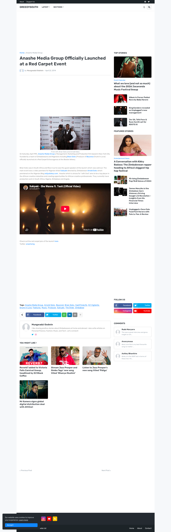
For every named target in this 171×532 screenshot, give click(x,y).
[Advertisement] (85, 31)
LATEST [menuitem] (45, 7)
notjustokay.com (51, 173)
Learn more (23, 520)
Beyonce (90, 157)
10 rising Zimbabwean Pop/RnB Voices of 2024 (140, 179)
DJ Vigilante (93, 305)
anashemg (30, 244)
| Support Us (30, 2)
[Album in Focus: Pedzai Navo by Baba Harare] (120, 98)
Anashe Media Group (34, 53)
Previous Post (26, 470)
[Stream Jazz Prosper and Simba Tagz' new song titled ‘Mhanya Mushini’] (65, 355)
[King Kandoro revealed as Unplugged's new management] (120, 110)
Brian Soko (71, 157)
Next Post (106, 470)
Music (44, 308)
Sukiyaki (63, 171)
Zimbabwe (79, 308)
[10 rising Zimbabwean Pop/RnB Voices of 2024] (120, 180)
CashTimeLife (81, 305)
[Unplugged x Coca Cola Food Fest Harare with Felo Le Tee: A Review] (120, 212)
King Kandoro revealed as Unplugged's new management (139, 110)
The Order (69, 308)
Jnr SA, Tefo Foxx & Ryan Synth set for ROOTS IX (138, 122)
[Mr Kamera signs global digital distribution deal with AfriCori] (34, 389)
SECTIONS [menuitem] (57, 7)
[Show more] (80, 315)
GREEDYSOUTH (29, 6)
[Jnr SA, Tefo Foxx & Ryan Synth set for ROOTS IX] (120, 122)
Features (37, 308)
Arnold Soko (92, 171)
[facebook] (145, 1)
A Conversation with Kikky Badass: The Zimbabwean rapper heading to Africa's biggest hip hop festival (132, 166)
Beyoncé (60, 305)
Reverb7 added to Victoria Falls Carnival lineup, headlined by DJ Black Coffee (33, 371)
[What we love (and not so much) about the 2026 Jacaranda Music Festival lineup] (132, 67)
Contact (148, 528)
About (22, 2)
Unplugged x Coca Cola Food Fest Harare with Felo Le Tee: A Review (139, 211)
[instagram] (36, 335)
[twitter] (148, 1)
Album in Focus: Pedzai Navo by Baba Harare (139, 98)
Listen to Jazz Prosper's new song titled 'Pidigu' (95, 369)
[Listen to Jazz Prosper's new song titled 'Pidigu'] (96, 355)
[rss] (55, 519)
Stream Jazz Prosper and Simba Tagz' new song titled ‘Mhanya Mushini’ (64, 370)
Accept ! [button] (10, 525)
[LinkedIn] (69, 315)
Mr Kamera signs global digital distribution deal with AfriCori (32, 404)
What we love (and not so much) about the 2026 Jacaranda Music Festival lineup (132, 86)
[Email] (75, 315)
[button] (144, 7)
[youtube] (49, 519)
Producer (52, 308)
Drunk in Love (26, 308)
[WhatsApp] (64, 315)
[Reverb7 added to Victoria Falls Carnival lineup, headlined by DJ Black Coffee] (34, 355)
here (56, 241)
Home (22, 53)
